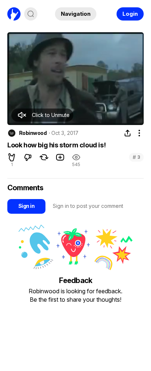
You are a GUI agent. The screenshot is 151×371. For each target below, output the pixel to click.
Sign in (26, 206)
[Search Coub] (30, 14)
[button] (42, 115)
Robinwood (33, 133)
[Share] (127, 133)
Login (130, 13)
